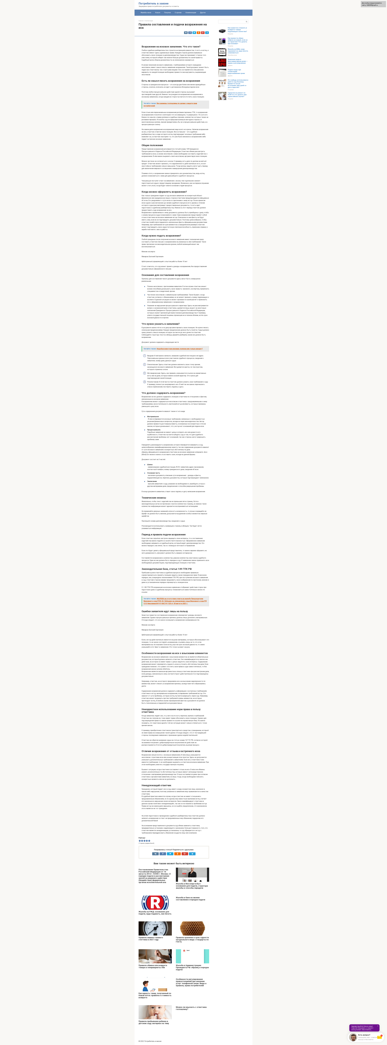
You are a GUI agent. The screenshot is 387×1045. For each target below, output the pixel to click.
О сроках (178, 13)
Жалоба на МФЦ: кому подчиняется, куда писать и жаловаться (238, 51)
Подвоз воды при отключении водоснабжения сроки (236, 71)
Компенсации (191, 13)
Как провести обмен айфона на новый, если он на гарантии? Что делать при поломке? (238, 40)
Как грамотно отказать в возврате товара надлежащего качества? (237, 29)
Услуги (157, 13)
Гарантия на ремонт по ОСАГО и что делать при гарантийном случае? (237, 94)
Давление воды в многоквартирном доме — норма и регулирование (238, 61)
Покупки (167, 13)
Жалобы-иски (146, 13)
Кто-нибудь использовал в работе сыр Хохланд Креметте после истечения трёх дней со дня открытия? (238, 83)
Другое (203, 13)
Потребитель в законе (154, 3)
